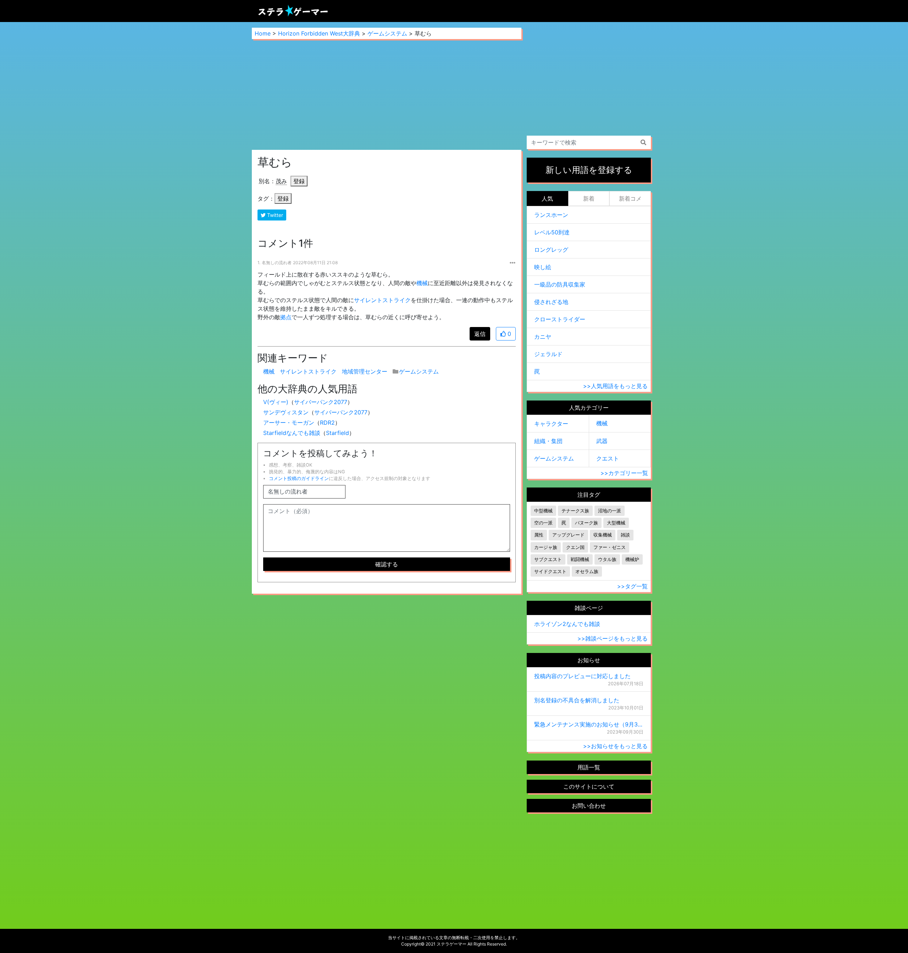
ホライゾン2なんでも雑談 (567, 623)
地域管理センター (364, 371)
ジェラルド (548, 354)
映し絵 (542, 267)
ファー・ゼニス (609, 547)
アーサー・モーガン (288, 422)
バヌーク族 (586, 522)
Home (263, 33)
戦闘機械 (580, 559)
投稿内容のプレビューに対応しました (582, 676)
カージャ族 (545, 547)
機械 (422, 283)
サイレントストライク (382, 300)
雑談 (625, 535)
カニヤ (542, 336)
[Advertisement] (386, 94)
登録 (299, 181)
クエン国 (575, 547)
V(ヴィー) (275, 401)
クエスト (607, 458)
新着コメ (630, 198)
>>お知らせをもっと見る (615, 746)
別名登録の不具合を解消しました (576, 700)
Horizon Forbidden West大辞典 (319, 33)
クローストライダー (559, 319)
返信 (480, 333)
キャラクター (551, 423)
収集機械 (602, 535)
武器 (602, 441)
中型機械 (543, 510)
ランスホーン (551, 214)
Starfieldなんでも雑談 (291, 432)
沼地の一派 (609, 510)
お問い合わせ (589, 805)
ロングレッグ (551, 249)
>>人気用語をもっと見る (615, 386)
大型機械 (616, 522)
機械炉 (632, 559)
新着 (588, 198)
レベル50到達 (552, 232)
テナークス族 (575, 510)
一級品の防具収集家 (559, 284)
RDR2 (327, 422)
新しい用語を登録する (589, 170)
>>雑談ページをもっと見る (612, 638)
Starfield (337, 432)
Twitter (274, 215)
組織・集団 (548, 441)
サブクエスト (548, 559)
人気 (547, 198)
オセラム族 (586, 571)
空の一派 (543, 522)
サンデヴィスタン (286, 412)
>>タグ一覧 (632, 586)
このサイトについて (588, 786)
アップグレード (568, 535)
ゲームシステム (387, 33)
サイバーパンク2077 (320, 401)
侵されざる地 (551, 301)
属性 (538, 535)
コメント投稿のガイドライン (299, 478)
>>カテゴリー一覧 (624, 472)
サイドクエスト (550, 571)
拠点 (286, 317)
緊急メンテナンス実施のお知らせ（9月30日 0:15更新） (588, 724)
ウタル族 (607, 559)
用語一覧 (588, 767)
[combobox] (589, 142)
